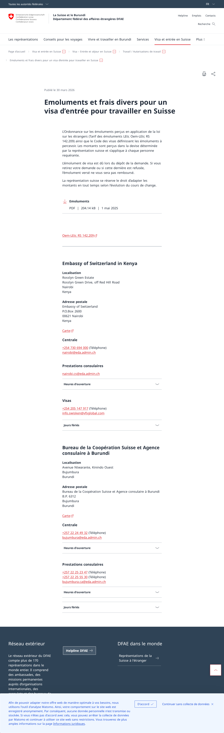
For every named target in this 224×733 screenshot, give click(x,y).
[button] (23, 39)
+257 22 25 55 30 (75, 577)
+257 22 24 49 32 (75, 533)
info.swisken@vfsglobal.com (83, 413)
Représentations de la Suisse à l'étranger (135, 658)
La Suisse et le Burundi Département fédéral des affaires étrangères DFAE (88, 17)
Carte (66, 331)
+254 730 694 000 (75, 348)
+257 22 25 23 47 (75, 572)
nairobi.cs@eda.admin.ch (81, 373)
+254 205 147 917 (75, 408)
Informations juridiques (69, 724)
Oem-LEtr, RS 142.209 (78, 235)
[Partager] (213, 73)
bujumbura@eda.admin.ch (82, 537)
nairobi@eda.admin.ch (79, 352)
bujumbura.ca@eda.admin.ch (84, 582)
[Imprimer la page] (204, 73)
